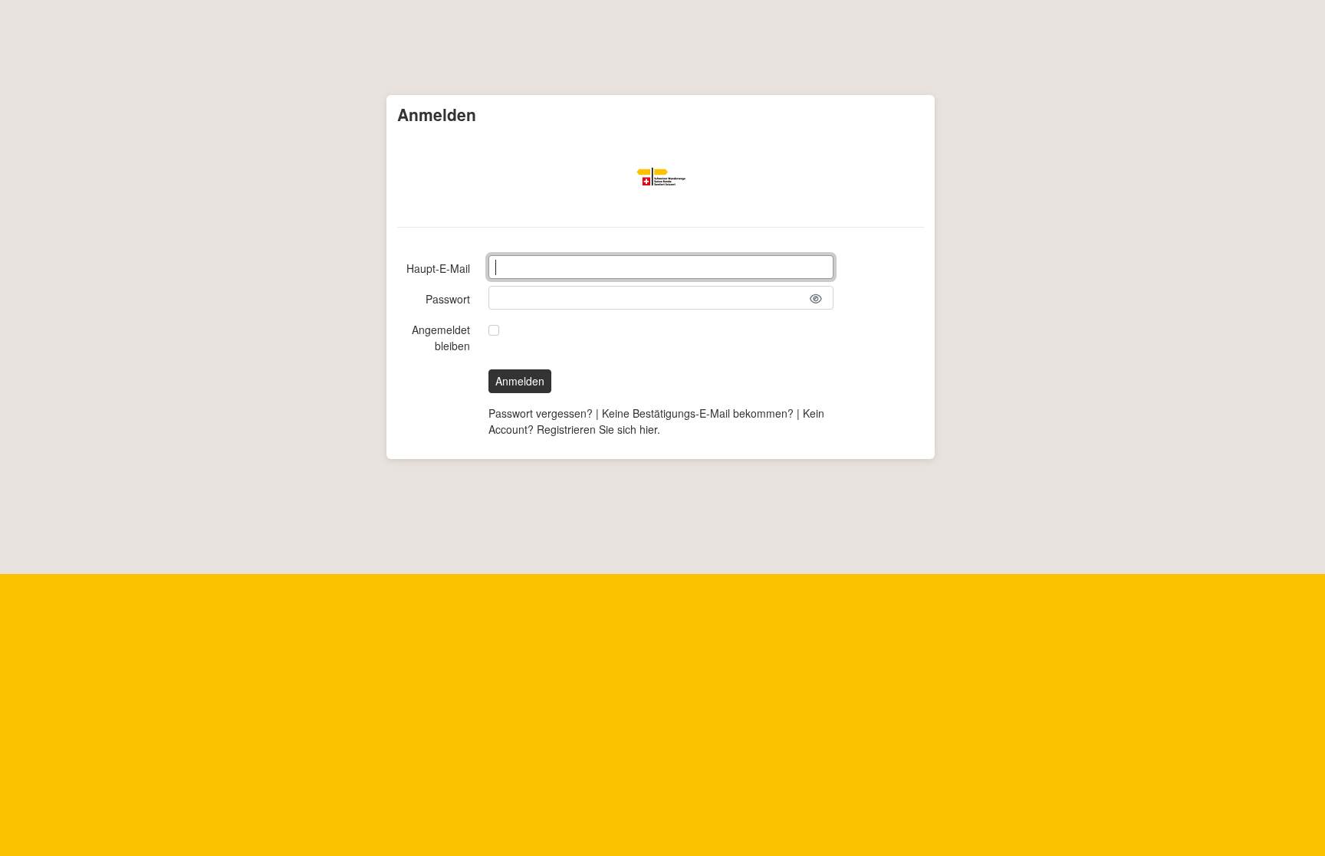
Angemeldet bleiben (441, 337)
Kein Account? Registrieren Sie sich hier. (656, 421)
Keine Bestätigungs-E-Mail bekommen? (698, 413)
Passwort (448, 299)
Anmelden (519, 381)
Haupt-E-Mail (438, 268)
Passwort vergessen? (540, 413)
